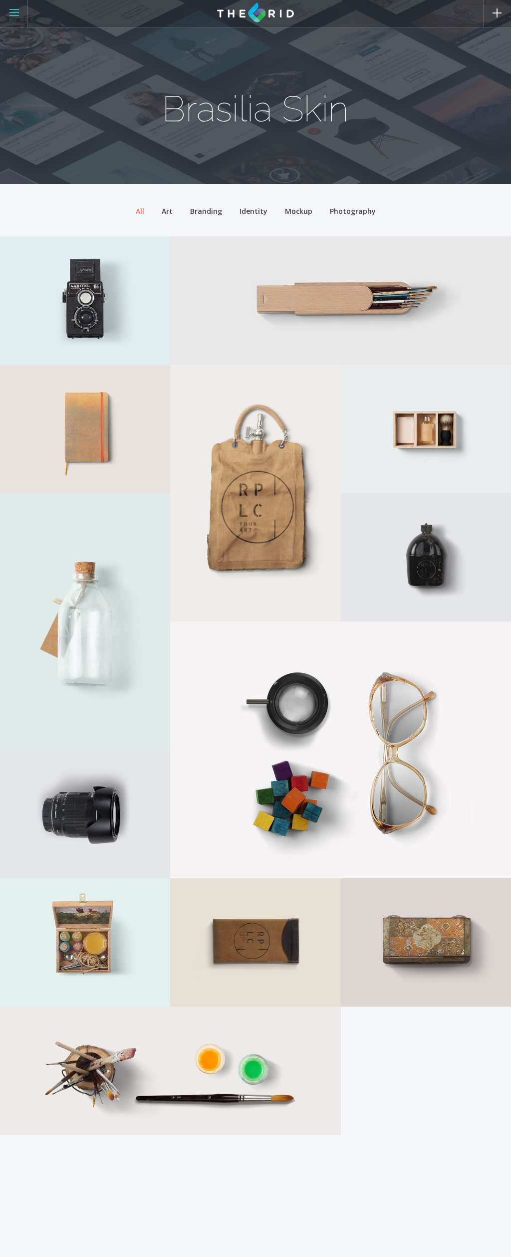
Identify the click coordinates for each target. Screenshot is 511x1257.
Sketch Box (40, 407)
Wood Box (379, 407)
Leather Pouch (219, 920)
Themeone (30, 350)
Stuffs (198, 663)
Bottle (28, 535)
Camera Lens (44, 792)
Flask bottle (384, 535)
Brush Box (209, 278)
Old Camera (42, 278)
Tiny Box (34, 920)
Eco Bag (203, 407)
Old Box (374, 920)
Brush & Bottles (51, 1049)
